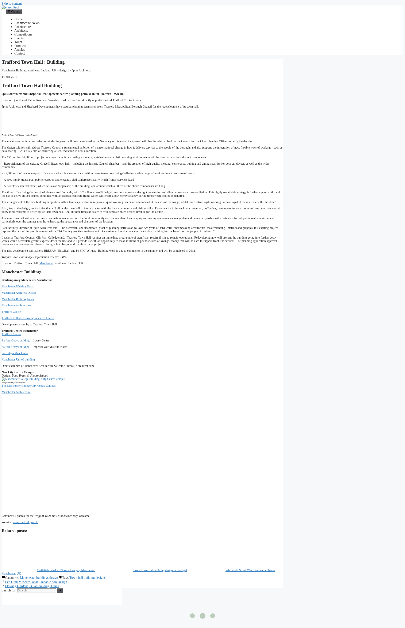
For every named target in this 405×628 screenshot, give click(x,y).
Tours (18, 42)
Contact (19, 53)
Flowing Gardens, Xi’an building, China (32, 586)
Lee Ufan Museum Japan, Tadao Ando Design (36, 582)
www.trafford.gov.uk (25, 522)
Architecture (22, 27)
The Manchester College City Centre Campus (28, 385)
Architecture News (26, 23)
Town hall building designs (87, 577)
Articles (19, 49)
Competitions (23, 34)
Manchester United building (18, 359)
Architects (21, 30)
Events (18, 38)
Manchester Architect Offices (19, 292)
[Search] (60, 590)
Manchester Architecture (16, 305)
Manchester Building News (18, 299)
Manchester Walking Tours (18, 286)
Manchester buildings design (39, 577)
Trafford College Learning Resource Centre (28, 318)
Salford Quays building (16, 340)
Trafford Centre (11, 311)
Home (18, 19)
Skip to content (12, 3)
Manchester (46, 263)
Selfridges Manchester (15, 353)
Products (20, 46)
